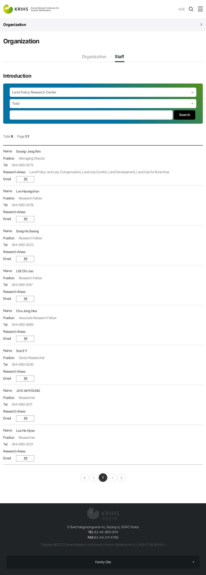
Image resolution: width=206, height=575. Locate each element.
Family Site (103, 562)
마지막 (121, 477)
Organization (94, 56)
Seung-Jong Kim (28, 151)
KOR (182, 9)
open (191, 9)
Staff (119, 56)
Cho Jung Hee (26, 311)
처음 (84, 477)
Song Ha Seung (27, 231)
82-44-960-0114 (103, 532)
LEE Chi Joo (24, 271)
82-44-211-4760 (103, 537)
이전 (93, 477)
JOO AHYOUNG (28, 391)
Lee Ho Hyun (25, 431)
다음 (112, 477)
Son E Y (21, 351)
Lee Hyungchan (27, 191)
